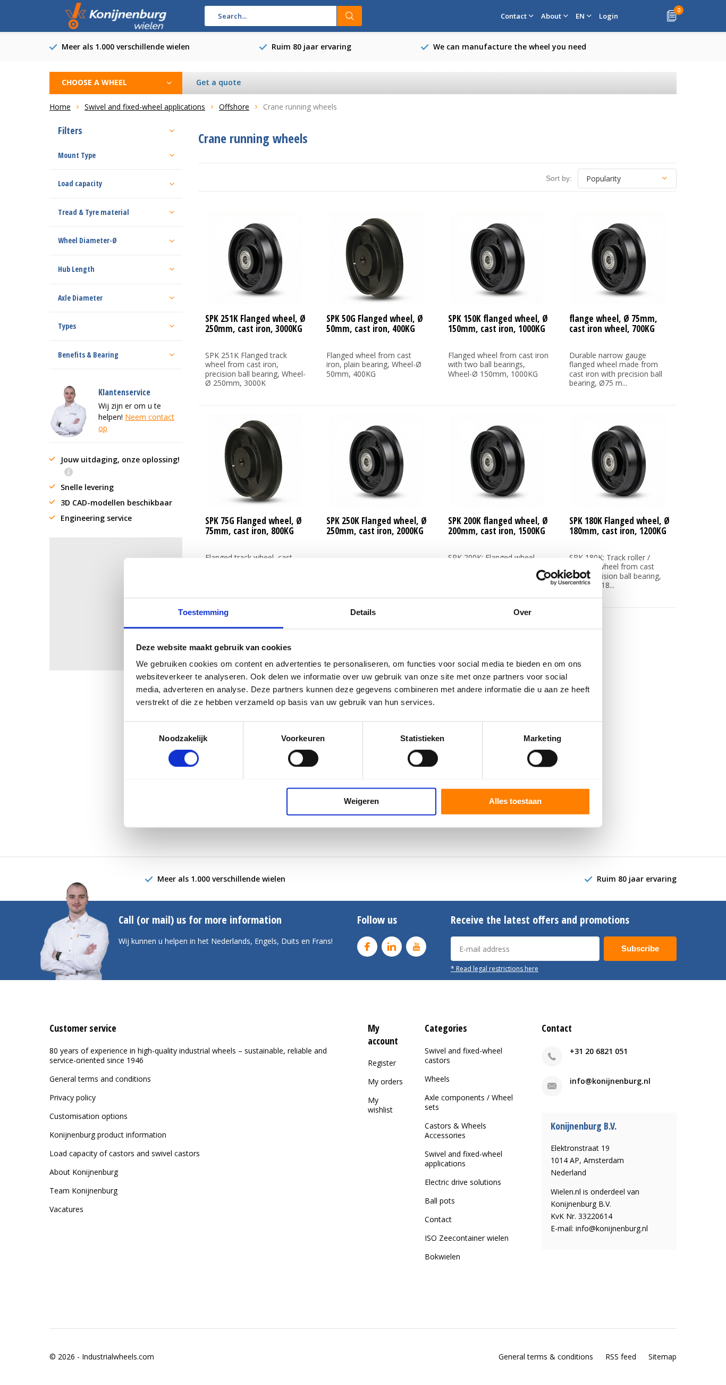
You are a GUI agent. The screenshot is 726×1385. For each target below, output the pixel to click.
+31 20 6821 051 (599, 1051)
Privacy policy (72, 1097)
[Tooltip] (68, 473)
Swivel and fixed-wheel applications (463, 1158)
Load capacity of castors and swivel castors (124, 1153)
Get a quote (218, 82)
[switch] (303, 758)
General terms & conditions (546, 1356)
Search (349, 16)
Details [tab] (363, 612)
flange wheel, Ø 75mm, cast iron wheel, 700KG (613, 323)
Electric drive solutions (463, 1182)
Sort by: (559, 178)
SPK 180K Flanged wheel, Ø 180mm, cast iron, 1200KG (619, 526)
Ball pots (440, 1201)
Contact (438, 1219)
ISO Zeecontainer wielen (467, 1238)
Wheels (437, 1079)
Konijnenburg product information (107, 1135)
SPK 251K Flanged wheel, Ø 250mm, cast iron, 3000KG (255, 323)
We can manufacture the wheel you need (509, 47)
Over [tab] (522, 612)
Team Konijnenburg (83, 1190)
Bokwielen (442, 1256)
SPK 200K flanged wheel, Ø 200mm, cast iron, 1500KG (498, 526)
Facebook (367, 946)
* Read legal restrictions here (494, 968)
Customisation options (88, 1116)
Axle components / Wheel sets (469, 1102)
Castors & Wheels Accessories (455, 1130)
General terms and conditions (100, 1079)
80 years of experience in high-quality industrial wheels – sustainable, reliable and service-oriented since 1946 (188, 1055)
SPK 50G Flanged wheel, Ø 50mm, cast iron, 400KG (374, 323)
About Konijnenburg (83, 1172)
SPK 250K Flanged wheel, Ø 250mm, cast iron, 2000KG (376, 526)
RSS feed (620, 1356)
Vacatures (66, 1209)
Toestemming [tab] (203, 612)
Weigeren (361, 801)
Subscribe (640, 948)
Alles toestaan (515, 801)
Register (382, 1063)
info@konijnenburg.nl (610, 1080)
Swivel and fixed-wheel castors (463, 1055)
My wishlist (380, 1105)
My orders (385, 1081)
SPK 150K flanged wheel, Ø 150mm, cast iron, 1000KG (498, 323)
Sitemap (662, 1356)
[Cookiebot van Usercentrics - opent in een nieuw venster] (543, 577)
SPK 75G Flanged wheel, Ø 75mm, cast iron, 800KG (253, 526)
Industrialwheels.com (118, 1356)
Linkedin (392, 946)
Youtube (416, 946)
